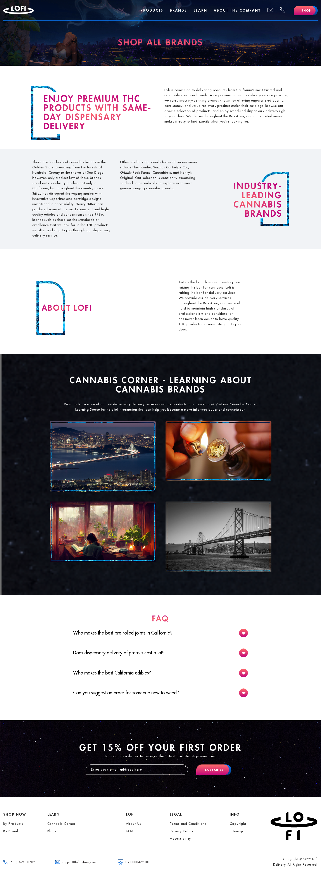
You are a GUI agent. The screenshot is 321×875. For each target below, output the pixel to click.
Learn (200, 10)
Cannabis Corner (61, 823)
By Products (13, 823)
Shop (306, 10)
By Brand (10, 831)
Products (152, 10)
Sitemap (236, 831)
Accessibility (180, 838)
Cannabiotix (162, 172)
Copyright (238, 823)
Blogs (52, 831)
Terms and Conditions (188, 823)
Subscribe (214, 769)
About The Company (237, 10)
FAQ (129, 831)
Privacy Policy (181, 831)
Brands (178, 10)
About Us (133, 823)
